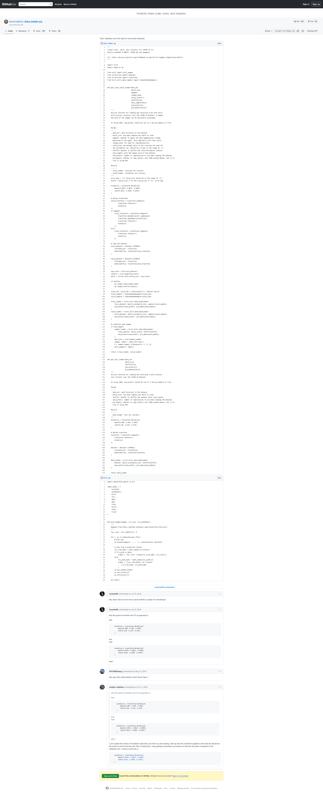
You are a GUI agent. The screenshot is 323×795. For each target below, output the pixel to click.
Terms (128, 788)
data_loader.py (33, 21)
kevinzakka (15, 21)
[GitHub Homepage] (107, 788)
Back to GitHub (70, 4)
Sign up (316, 4)
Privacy (134, 788)
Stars (40, 31)
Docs (166, 788)
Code (10, 31)
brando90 (113, 594)
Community (158, 788)
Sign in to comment (180, 776)
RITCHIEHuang (115, 671)
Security (142, 788)
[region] (161, 260)
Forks (56, 31)
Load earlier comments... (165, 587)
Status (149, 788)
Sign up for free (110, 776)
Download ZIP (312, 31)
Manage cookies (183, 788)
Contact (172, 788)
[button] (298, 31)
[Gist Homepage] (9, 4)
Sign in (306, 4)
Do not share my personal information (204, 788)
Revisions (24, 31)
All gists (58, 4)
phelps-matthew (116, 687)
